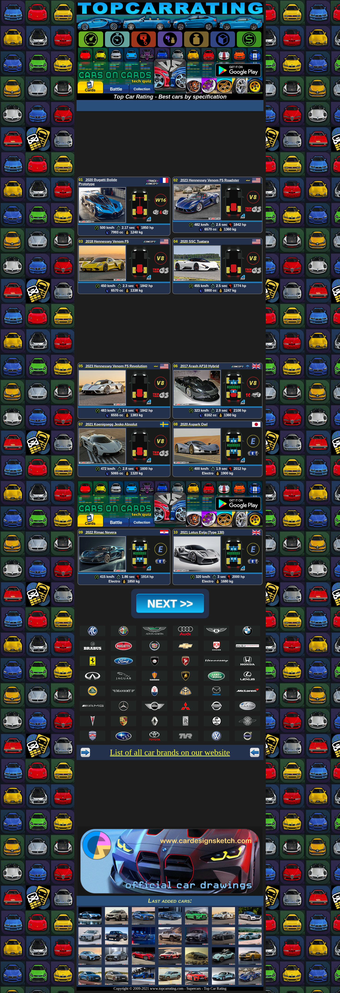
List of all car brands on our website (170, 752)
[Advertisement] (170, 143)
